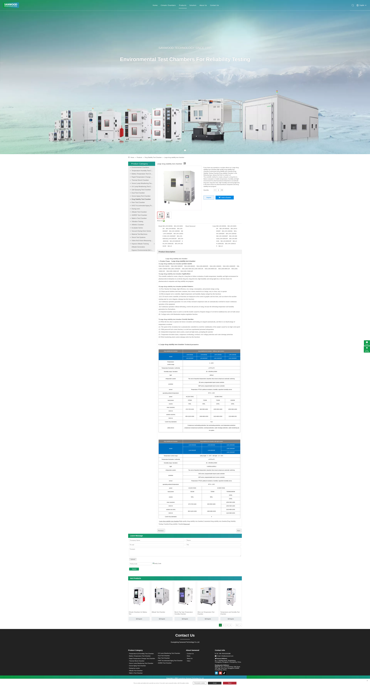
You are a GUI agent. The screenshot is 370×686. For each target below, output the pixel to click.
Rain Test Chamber (138, 202)
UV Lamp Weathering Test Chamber (143, 186)
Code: (214, 226)
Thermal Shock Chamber (140, 180)
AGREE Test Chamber (139, 215)
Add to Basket (226, 197)
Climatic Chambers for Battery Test (138, 613)
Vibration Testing (137, 221)
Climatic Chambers (168, 5)
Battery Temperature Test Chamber (143, 174)
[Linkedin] (216, 673)
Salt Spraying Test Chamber (141, 190)
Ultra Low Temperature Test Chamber (206, 613)
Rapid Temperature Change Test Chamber (143, 177)
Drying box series (134, 668)
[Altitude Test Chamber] (162, 596)
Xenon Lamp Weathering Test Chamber (143, 183)
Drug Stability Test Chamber (141, 199)
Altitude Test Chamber (139, 212)
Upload (133, 559)
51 (237, 625)
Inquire (208, 197)
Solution (193, 5)
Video (188, 661)
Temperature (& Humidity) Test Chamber (141, 653)
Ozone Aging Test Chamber (141, 196)
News (188, 656)
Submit (134, 569)
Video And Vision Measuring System (143, 240)
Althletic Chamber (138, 224)
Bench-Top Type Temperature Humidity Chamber (184, 613)
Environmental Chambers (140, 167)
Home (155, 5)
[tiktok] (224, 673)
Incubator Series (137, 228)
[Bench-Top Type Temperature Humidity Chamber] (185, 596)
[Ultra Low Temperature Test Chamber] (208, 596)
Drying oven (136, 209)
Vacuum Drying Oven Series (141, 231)
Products (182, 5)
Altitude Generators (138, 247)
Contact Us (214, 5)
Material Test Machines (139, 234)
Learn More (185, 73)
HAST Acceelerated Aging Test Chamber (143, 205)
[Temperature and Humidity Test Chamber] (230, 596)
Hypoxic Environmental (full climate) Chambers (143, 250)
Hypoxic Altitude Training (140, 244)
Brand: (188, 226)
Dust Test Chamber (138, 193)
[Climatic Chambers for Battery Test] (139, 596)
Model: (161, 226)
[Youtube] (220, 673)
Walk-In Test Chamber (139, 218)
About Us (203, 5)
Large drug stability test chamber (176, 258)
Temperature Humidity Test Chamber (143, 170)
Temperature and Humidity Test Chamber (230, 613)
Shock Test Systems (138, 237)
